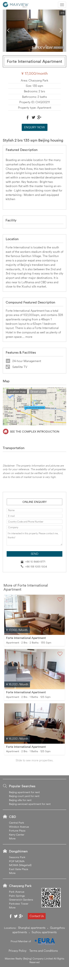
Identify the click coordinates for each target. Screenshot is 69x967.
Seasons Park (17, 857)
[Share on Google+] (39, 117)
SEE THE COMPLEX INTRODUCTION (34, 431)
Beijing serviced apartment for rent (30, 804)
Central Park (16, 822)
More (12, 838)
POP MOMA (16, 861)
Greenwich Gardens (21, 899)
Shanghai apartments (31, 928)
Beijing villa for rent (20, 800)
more (28, 337)
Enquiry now (34, 127)
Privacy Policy (17, 950)
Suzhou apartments (44, 932)
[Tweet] (33, 117)
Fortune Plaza (17, 830)
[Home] (16, 4)
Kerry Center (16, 834)
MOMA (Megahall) (20, 865)
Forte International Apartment (26, 638)
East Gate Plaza (18, 869)
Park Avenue (16, 891)
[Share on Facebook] (28, 117)
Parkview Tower (18, 903)
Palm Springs (17, 895)
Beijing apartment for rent (24, 792)
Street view (37, 391)
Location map (17, 391)
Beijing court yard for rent (24, 796)
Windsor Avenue (19, 826)
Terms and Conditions (43, 950)
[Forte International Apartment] (34, 615)
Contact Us (37, 916)
